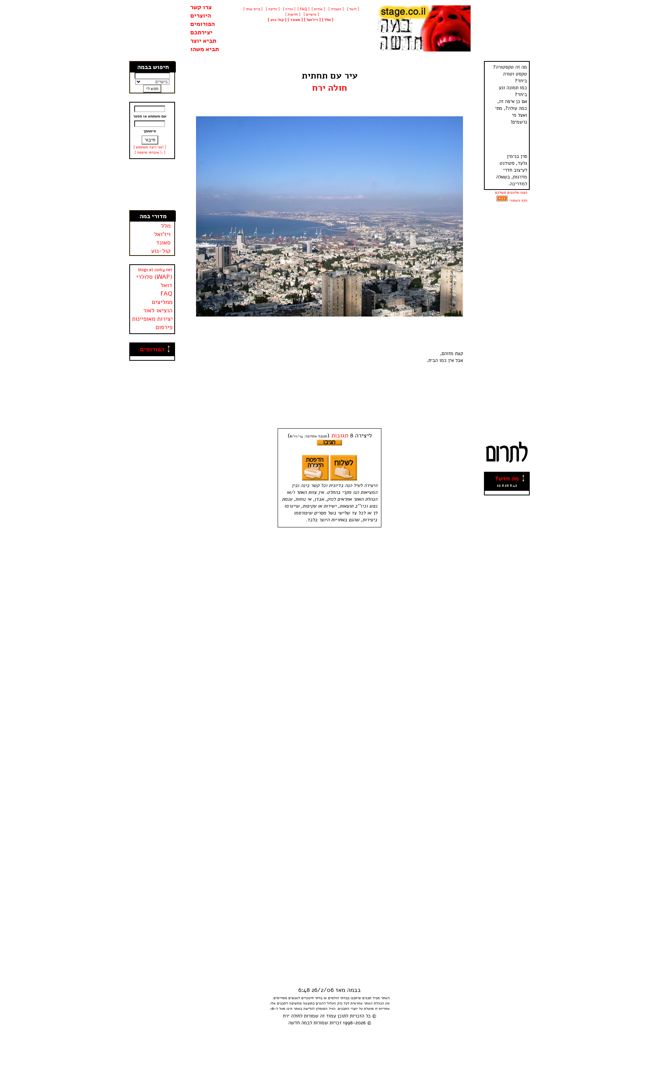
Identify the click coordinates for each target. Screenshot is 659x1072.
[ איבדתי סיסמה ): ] (150, 152)
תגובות (339, 435)
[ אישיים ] (310, 14)
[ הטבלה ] (335, 9)
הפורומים (202, 24)
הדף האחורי (518, 200)
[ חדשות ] (292, 14)
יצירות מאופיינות (152, 319)
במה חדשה (299, 1022)
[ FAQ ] (303, 9)
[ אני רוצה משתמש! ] (149, 147)
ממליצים (162, 302)
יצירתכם (201, 32)
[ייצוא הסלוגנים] (502, 200)
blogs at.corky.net (155, 270)
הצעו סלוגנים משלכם (511, 192)
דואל (166, 285)
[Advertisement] (152, 184)
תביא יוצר (203, 41)
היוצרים (200, 15)
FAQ (166, 293)
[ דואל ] (352, 9)
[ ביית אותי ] (252, 9)
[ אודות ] (318, 9)
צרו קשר (201, 7)
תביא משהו (204, 49)
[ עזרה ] (288, 9)
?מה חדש (507, 478)
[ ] (277, 20)
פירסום (164, 327)
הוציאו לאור (157, 310)
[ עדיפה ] (272, 9)
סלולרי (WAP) (154, 277)
